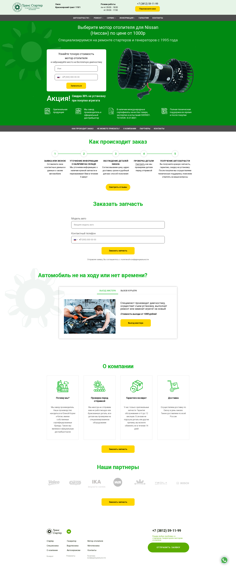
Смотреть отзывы (118, 187)
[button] (135, 323)
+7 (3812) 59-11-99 (147, 3)
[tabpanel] (118, 316)
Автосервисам (73, 550)
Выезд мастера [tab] (107, 290)
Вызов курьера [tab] (129, 290)
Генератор (71, 541)
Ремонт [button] (98, 18)
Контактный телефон (83, 233)
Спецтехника (53, 546)
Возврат (50, 556)
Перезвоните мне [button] (147, 9)
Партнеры (145, 129)
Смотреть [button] (140, 164)
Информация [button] (126, 18)
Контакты (157, 18)
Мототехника (93, 546)
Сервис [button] (110, 18)
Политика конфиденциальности (96, 557)
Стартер (50, 541)
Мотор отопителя (95, 541)
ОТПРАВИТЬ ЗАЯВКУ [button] (168, 547)
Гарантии (144, 18)
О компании (129, 129)
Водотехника (72, 546)
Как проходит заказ (82, 129)
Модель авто (78, 218)
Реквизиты (70, 556)
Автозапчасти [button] (81, 18)
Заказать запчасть (118, 251)
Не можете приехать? (108, 129)
